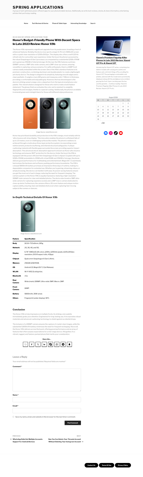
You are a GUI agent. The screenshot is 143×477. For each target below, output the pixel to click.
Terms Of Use (106, 465)
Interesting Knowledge (78, 23)
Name (16, 395)
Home (26, 23)
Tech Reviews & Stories (40, 23)
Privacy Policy (123, 465)
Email (15, 406)
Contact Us (91, 465)
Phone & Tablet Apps (59, 23)
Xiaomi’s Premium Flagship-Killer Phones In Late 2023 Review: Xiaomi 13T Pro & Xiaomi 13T (113, 60)
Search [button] (92, 23)
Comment (17, 367)
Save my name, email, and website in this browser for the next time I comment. (45, 417)
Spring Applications (38, 7)
